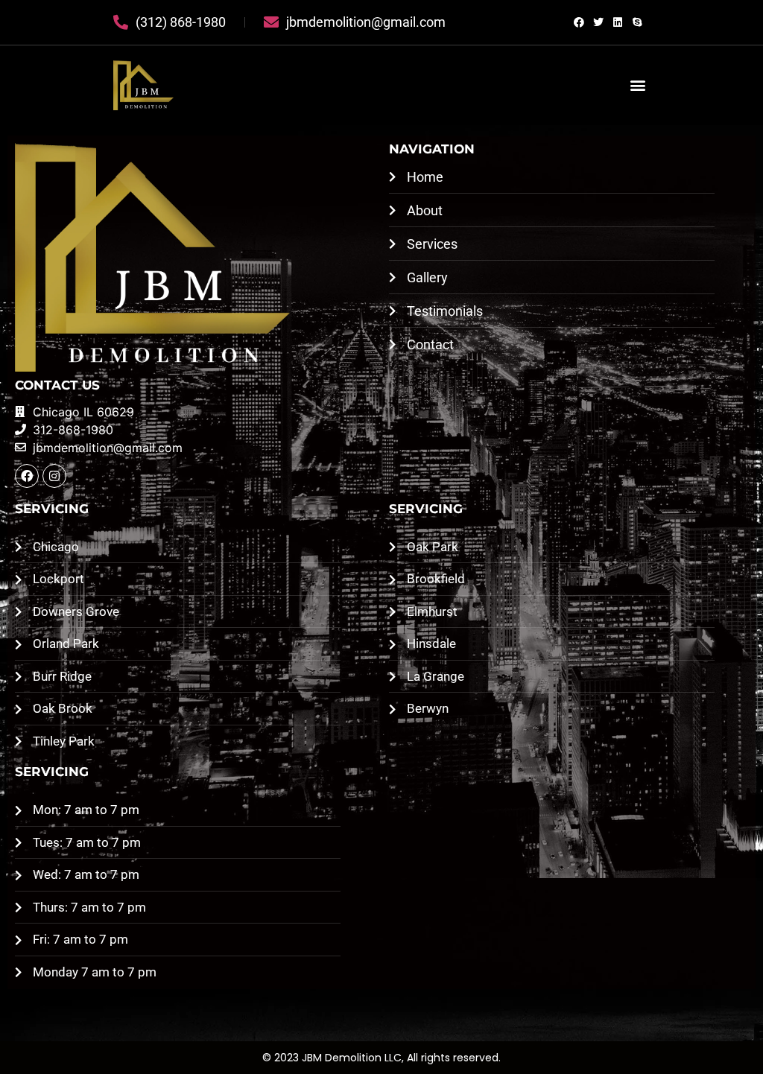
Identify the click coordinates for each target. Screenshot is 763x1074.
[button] (637, 85)
